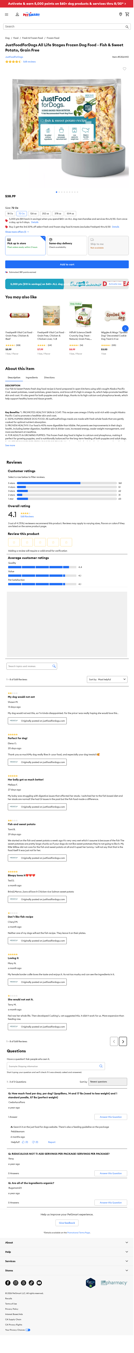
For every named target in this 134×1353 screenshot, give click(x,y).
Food (15, 37)
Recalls (8, 1225)
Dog (7, 37)
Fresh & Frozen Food (32, 37)
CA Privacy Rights (13, 1251)
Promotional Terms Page (77, 1159)
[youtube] (39, 1210)
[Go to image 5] (66, 189)
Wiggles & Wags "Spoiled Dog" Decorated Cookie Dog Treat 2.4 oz (114, 333)
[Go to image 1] (55, 189)
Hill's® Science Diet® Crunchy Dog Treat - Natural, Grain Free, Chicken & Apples (80, 333)
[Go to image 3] (60, 189)
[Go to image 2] (58, 189)
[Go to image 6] (68, 189)
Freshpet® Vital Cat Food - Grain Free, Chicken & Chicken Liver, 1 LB (51, 333)
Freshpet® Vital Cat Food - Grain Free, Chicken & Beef (20, 333)
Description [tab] (14, 375)
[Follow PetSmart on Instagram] (15, 1210)
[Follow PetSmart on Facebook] (7, 1210)
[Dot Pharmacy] (111, 1210)
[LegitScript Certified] (88, 1210)
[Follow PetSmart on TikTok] (31, 1210)
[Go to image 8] (73, 189)
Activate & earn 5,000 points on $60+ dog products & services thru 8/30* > (66, 3)
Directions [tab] (49, 375)
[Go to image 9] (76, 189)
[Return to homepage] (31, 14)
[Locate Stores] (118, 14)
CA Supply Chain (13, 1246)
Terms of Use (11, 1231)
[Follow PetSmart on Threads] (23, 1210)
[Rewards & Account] (17, 15)
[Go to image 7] (71, 189)
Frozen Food (53, 37)
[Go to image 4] (63, 189)
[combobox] (65, 27)
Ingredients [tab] (32, 375)
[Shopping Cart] (125, 14)
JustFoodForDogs (14, 56)
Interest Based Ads (14, 1241)
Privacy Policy (11, 1236)
